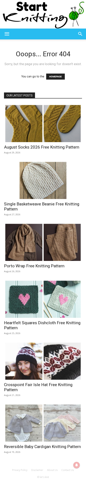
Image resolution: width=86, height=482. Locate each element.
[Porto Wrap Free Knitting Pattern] (43, 242)
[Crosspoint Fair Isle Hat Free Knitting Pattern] (43, 360)
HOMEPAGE (55, 76)
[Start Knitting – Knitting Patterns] (43, 14)
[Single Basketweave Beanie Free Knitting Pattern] (43, 180)
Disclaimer (37, 470)
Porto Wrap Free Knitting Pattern (34, 266)
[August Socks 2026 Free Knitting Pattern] (43, 123)
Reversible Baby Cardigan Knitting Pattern (42, 446)
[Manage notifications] (76, 465)
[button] (6, 34)
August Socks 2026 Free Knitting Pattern (41, 147)
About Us (52, 470)
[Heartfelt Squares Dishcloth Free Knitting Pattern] (43, 298)
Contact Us (67, 470)
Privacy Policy (19, 470)
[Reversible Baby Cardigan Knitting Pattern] (43, 422)
